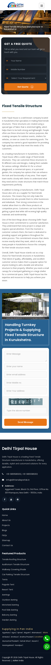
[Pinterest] (17, 499)
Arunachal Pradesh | (11, 641)
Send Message (25, 422)
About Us (6, 520)
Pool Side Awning (10, 609)
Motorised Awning (10, 604)
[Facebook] (4, 499)
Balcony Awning (9, 614)
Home (5, 515)
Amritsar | (15, 637)
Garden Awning (9, 620)
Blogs (4, 530)
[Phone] (45, 637)
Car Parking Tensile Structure (16, 574)
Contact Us (7, 545)
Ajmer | (20, 632)
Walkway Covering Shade (14, 569)
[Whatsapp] (45, 645)
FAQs (4, 535)
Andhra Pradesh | (27, 637)
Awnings (6, 594)
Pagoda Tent (8, 584)
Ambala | (6, 637)
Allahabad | (37, 632)
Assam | (35, 641)
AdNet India (18, 660)
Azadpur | (19, 645)
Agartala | (6, 632)
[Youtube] (11, 499)
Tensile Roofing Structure (14, 559)
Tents (4, 579)
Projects (6, 525)
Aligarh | (27, 632)
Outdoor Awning (9, 599)
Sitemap (6, 540)
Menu (41, 5)
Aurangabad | (8, 645)
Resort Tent (7, 589)
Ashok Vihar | (25, 641)
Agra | (14, 632)
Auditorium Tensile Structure (15, 564)
